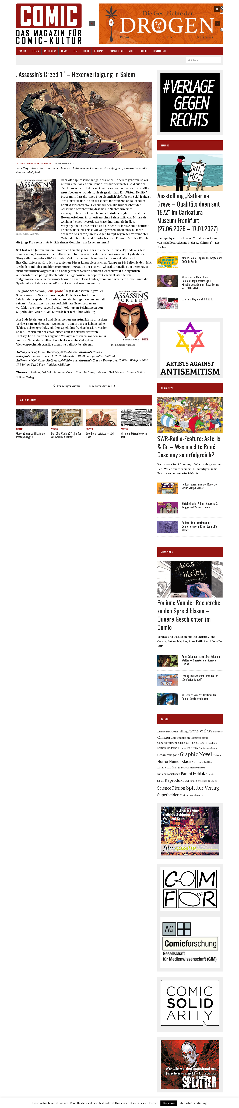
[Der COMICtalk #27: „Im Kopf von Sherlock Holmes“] (67, 424)
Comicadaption (180, 738)
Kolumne (99, 51)
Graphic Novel (196, 754)
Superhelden (168, 794)
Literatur (164, 767)
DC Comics (197, 743)
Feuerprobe (55, 291)
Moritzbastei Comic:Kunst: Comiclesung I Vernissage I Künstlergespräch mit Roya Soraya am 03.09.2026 (200, 282)
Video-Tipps (167, 552)
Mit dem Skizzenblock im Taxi (134, 435)
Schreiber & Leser (206, 780)
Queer (213, 774)
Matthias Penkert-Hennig (37, 163)
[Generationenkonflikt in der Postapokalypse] (32, 424)
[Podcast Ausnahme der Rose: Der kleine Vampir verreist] (167, 492)
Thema (35, 51)
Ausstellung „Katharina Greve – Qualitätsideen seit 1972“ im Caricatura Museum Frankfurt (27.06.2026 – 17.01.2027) (188, 212)
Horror (162, 761)
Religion (160, 781)
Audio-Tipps (167, 388)
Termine (165, 145)
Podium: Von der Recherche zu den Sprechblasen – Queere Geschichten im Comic (188, 614)
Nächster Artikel (100, 386)
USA (191, 795)
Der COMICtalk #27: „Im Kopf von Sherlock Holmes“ (66, 435)
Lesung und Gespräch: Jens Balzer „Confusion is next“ (200, 678)
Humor (175, 761)
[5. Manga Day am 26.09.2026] (167, 307)
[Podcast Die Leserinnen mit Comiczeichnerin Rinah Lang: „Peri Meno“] (167, 530)
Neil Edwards (117, 372)
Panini (186, 773)
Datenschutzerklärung (192, 1103)
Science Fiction (136, 372)
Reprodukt (174, 780)
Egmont (182, 748)
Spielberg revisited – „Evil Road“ (100, 435)
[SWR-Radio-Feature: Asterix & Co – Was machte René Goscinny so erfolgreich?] (190, 431)
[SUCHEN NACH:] (203, 59)
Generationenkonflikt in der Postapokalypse (31, 435)
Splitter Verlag (25, 377)
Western (198, 795)
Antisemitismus (164, 731)
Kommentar (117, 51)
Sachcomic (190, 780)
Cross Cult (185, 743)
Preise (208, 774)
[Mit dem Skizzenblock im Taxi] (136, 424)
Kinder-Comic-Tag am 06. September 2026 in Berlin (202, 260)
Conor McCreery (86, 372)
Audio (144, 51)
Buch (86, 51)
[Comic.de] (49, 23)
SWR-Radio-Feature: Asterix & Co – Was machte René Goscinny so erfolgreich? (188, 446)
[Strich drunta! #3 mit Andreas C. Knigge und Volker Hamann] (167, 511)
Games (102, 372)
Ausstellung (180, 731)
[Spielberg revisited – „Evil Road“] (101, 424)
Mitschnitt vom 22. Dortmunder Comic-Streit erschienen (199, 697)
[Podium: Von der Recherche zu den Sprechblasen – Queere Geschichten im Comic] (190, 595)
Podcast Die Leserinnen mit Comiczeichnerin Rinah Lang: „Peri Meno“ (200, 526)
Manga (176, 767)
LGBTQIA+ (209, 762)
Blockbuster (216, 731)
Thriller (184, 795)
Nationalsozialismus (168, 774)
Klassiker (189, 761)
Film (75, 51)
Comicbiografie (199, 737)
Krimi (200, 762)
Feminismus (205, 748)
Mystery (194, 767)
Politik (199, 773)
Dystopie (212, 743)
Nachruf (201, 767)
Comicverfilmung (167, 742)
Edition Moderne (167, 748)
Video (132, 51)
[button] (155, 23)
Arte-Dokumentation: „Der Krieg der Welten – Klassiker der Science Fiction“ (201, 660)
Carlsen (163, 737)
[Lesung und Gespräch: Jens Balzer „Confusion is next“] (167, 683)
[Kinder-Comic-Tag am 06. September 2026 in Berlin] (167, 266)
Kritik (22, 51)
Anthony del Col (41, 372)
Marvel (185, 767)
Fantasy (192, 748)
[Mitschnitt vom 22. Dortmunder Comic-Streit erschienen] (167, 703)
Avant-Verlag (199, 730)
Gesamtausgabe (168, 755)
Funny (214, 748)
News (64, 51)
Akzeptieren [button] (169, 1103)
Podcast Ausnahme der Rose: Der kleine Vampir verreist (200, 486)
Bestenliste (159, 51)
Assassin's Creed (63, 372)
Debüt (205, 743)
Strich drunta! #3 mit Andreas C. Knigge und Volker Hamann (199, 505)
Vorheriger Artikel (69, 386)
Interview (50, 51)
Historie (217, 755)
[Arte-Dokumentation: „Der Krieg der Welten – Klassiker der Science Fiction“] (167, 664)
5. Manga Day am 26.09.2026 (197, 299)
